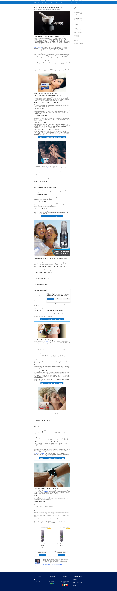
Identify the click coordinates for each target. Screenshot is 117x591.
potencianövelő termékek (78, 36)
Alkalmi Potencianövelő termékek (54, 2)
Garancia (78, 0)
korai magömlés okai (77, 29)
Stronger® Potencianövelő (43, 97)
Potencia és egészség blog (65, 2)
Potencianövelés (57, 9)
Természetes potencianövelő (78, 43)
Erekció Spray (48, 341)
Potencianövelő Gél (46, 259)
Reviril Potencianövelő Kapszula (39, 453)
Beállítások (66, 298)
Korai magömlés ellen (44, 2)
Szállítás (71, 2)
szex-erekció (76, 40)
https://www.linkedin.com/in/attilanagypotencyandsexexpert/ (52, 564)
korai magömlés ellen (45, 491)
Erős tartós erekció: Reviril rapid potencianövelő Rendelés (52, 458)
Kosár (75, 0)
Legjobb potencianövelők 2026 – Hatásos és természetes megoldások (78, 17)
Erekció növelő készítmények (42, 9)
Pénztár (72, 0)
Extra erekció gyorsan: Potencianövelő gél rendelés (52, 319)
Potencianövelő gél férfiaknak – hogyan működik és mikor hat (78, 20)
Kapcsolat (75, 2)
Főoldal (35, 2)
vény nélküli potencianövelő (78, 44)
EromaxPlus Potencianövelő (43, 167)
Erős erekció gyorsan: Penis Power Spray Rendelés (52, 383)
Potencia (75, 31)
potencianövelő (76, 35)
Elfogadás (50, 298)
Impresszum (59, 300)
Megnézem (42, 555)
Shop (39, 2)
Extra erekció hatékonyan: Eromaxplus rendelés (52, 216)
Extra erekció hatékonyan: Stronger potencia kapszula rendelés (52, 137)
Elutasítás (58, 298)
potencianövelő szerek (38, 47)
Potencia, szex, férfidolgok (51, 9)
